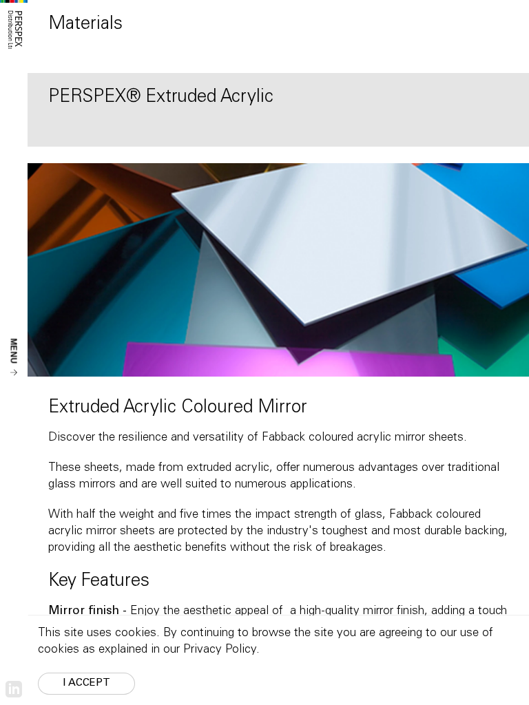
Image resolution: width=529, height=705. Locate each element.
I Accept (86, 683)
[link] (14, 689)
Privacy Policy (219, 650)
